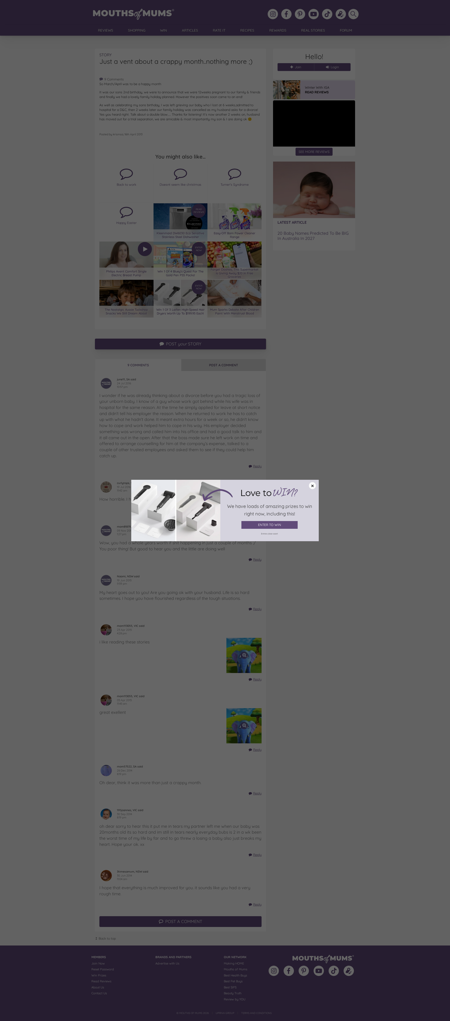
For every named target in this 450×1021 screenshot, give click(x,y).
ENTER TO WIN (269, 525)
